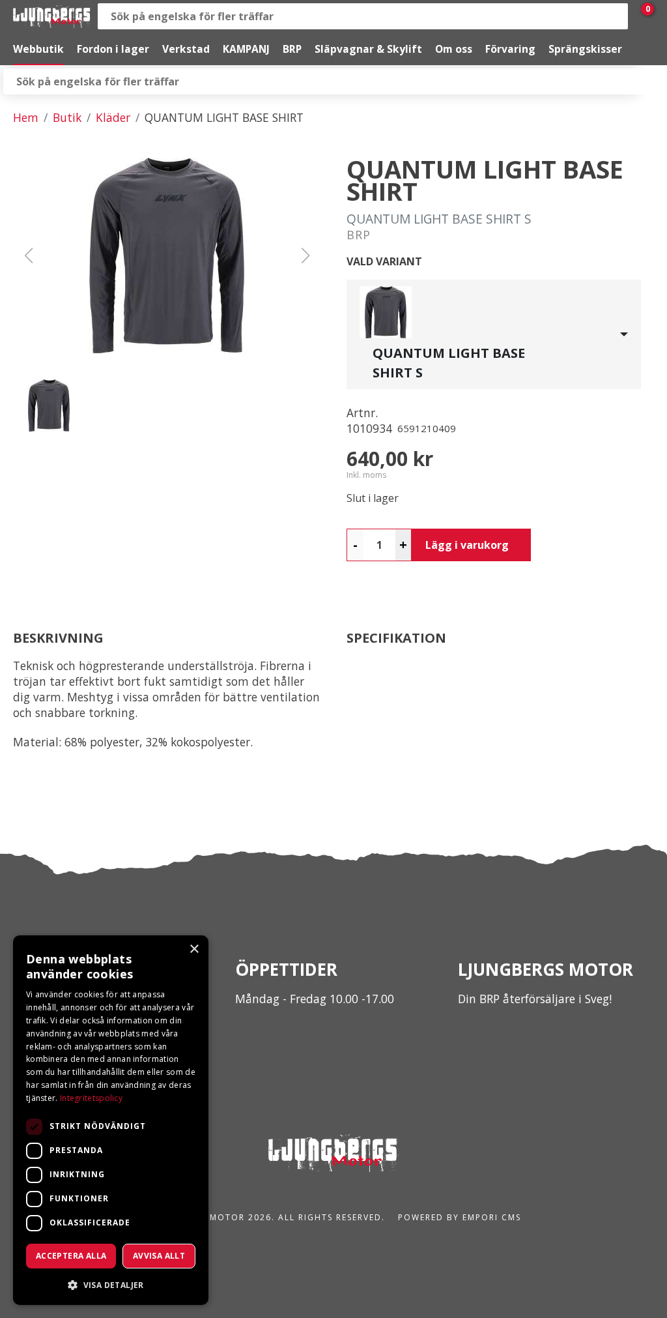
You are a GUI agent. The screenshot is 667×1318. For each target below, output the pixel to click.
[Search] (615, 16)
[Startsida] (52, 16)
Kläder (113, 117)
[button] (167, 255)
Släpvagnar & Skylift (368, 49)
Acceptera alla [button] (71, 1255)
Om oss (453, 49)
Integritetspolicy (91, 1098)
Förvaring (510, 49)
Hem (25, 117)
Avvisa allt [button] (159, 1255)
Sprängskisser (585, 49)
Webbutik (38, 49)
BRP (292, 49)
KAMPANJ (246, 49)
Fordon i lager (113, 49)
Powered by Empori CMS (459, 1217)
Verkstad (186, 49)
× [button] (194, 949)
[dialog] (110, 1120)
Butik (67, 117)
